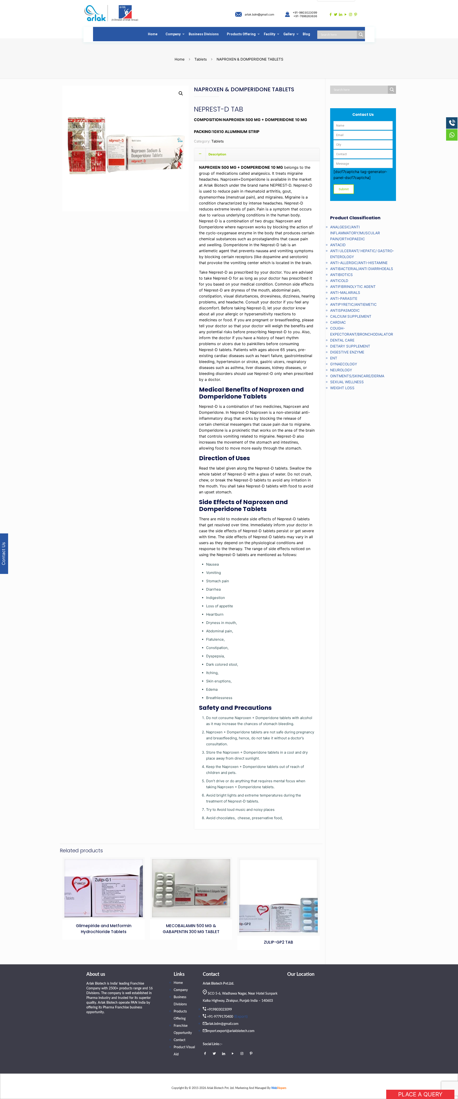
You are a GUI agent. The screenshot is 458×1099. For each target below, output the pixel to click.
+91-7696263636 (305, 16)
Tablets (200, 59)
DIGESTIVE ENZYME (347, 352)
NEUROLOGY (341, 370)
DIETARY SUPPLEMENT (350, 346)
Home (180, 59)
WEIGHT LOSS (342, 388)
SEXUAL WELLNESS (347, 382)
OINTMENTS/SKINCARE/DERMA (357, 376)
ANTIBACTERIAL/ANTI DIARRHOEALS (361, 268)
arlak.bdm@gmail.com (259, 14)
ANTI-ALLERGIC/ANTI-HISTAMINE (359, 263)
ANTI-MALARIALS (345, 292)
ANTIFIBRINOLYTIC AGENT (353, 286)
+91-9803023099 (305, 12)
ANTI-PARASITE (343, 298)
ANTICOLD (339, 280)
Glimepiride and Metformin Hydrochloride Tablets (103, 929)
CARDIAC (338, 322)
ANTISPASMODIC (345, 310)
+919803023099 (219, 1009)
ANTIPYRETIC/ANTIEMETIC (353, 304)
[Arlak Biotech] (111, 13)
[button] (181, 93)
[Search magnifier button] (361, 35)
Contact (179, 1040)
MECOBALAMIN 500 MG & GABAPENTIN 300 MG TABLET (191, 929)
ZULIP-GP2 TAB (278, 942)
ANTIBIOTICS (341, 274)
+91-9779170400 (220, 1016)
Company (181, 990)
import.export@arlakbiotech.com (231, 1031)
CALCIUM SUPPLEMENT (350, 316)
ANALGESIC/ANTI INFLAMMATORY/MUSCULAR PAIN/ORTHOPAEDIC (355, 233)
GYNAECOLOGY (343, 364)
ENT (333, 358)
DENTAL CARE (342, 340)
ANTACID (338, 245)
